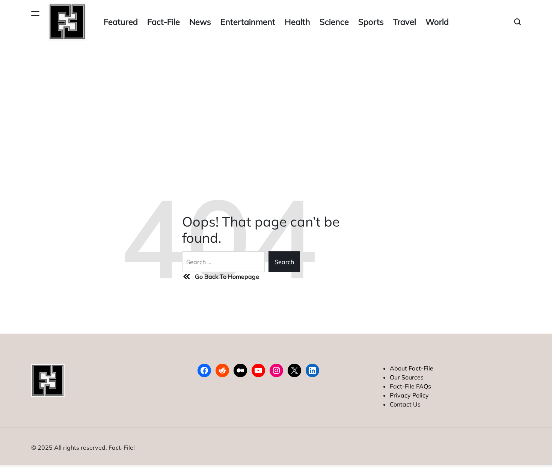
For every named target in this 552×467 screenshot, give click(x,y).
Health (297, 22)
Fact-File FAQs (410, 386)
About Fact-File (411, 368)
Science (334, 22)
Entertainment (247, 22)
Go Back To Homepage (227, 276)
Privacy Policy (409, 395)
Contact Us (405, 404)
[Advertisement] (276, 100)
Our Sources (407, 377)
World (437, 22)
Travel (404, 22)
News (200, 22)
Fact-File (163, 22)
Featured (121, 22)
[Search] (517, 22)
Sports (371, 22)
